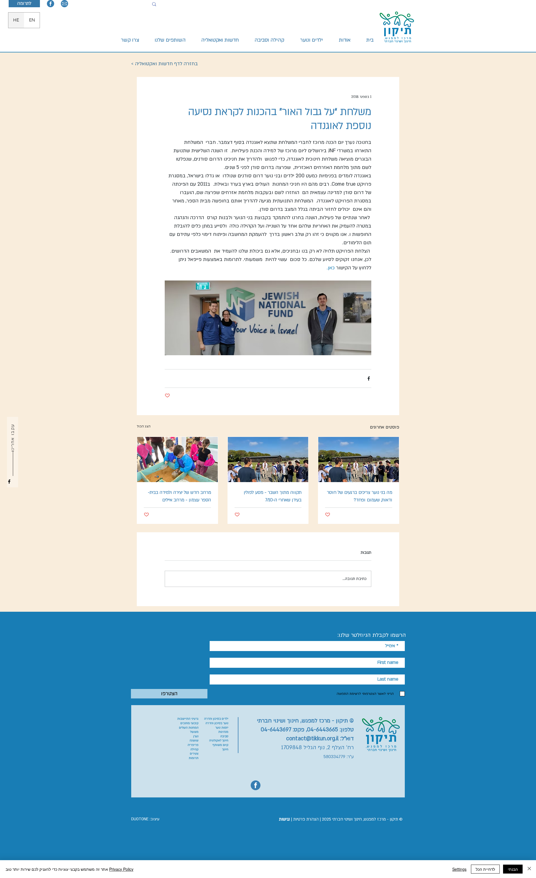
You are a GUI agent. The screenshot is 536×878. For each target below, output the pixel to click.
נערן (195, 736)
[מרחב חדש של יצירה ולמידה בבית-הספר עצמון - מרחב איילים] (177, 459)
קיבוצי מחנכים (189, 723)
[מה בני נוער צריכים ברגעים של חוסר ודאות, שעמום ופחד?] (358, 459)
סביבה (224, 736)
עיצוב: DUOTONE (145, 819)
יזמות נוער (221, 728)
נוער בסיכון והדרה (216, 723)
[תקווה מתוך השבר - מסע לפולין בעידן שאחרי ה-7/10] (268, 459)
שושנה (194, 740)
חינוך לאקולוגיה (218, 740)
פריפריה (193, 745)
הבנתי (513, 869)
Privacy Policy (121, 869)
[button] (311, 40)
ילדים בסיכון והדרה (216, 719)
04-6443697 (276, 729)
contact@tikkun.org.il (312, 738)
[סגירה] (529, 869)
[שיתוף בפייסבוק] (368, 378)
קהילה (194, 749)
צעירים (194, 754)
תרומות (193, 758)
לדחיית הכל (485, 869)
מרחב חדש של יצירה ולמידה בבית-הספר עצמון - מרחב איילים (179, 496)
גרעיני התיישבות (187, 719)
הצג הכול (143, 426)
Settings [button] (459, 869)
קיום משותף (220, 745)
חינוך (225, 749)
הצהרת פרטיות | (299, 819)
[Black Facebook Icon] (9, 481)
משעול (194, 732)
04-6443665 (322, 729)
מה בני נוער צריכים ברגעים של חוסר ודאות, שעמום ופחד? (359, 496)
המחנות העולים (188, 728)
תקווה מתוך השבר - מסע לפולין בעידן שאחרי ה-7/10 (273, 496)
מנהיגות (223, 732)
